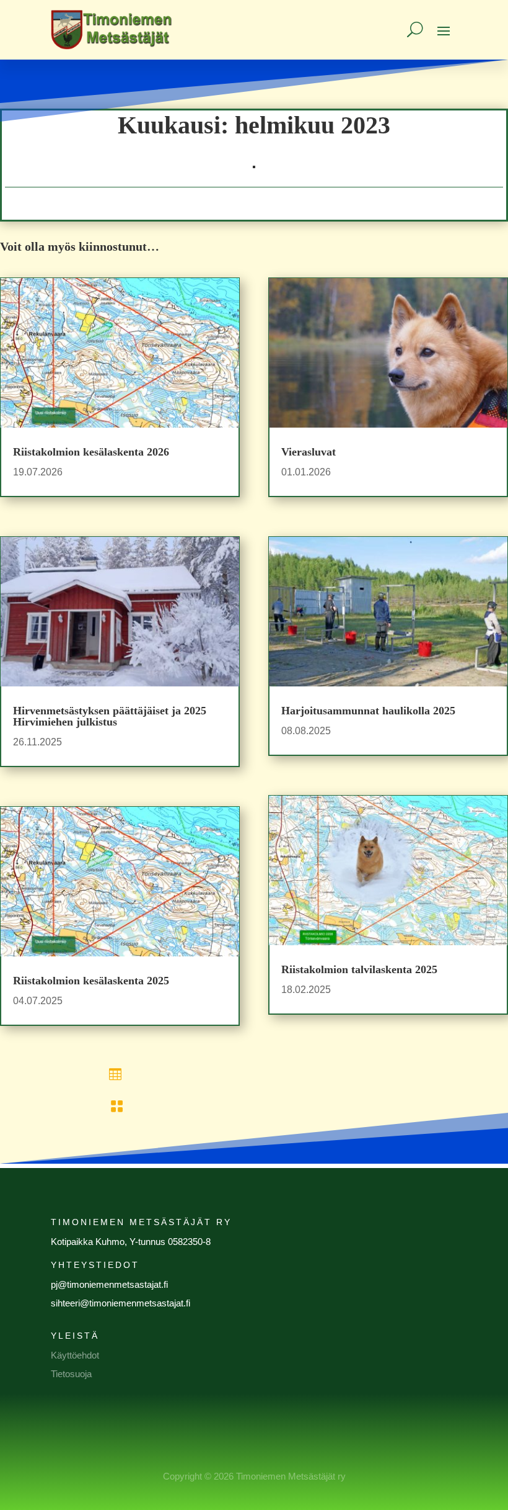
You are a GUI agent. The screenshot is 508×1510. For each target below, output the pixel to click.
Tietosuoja (71, 1373)
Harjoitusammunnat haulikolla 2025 (368, 710)
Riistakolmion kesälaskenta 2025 (91, 980)
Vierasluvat (308, 452)
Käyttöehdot (75, 1355)
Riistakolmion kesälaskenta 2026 (91, 452)
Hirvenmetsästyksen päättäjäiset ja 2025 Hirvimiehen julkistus (109, 716)
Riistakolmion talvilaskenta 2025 (359, 969)
